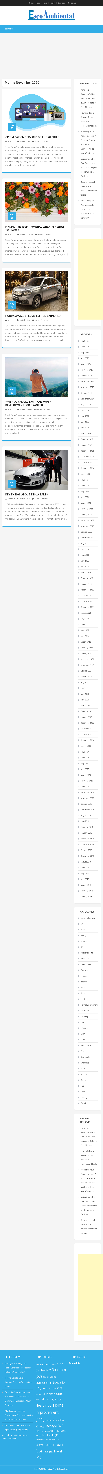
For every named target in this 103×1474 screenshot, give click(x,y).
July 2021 (85, 688)
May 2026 (85, 352)
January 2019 (86, 833)
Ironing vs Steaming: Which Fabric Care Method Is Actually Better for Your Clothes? (89, 98)
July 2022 (85, 619)
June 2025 (85, 416)
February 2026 (87, 370)
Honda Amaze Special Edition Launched (33, 316)
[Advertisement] (51, 56)
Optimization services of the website (32, 137)
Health (52, 3)
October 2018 (86, 850)
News (83, 1040)
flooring (84, 982)
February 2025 (87, 439)
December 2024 (87, 451)
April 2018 (85, 879)
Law (82, 1022)
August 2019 (86, 815)
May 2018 (85, 873)
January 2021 (86, 717)
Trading (84, 1097)
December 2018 (87, 839)
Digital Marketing (87, 953)
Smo (83, 1069)
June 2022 (85, 624)
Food (83, 987)
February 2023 (87, 578)
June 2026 (85, 347)
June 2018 (85, 868)
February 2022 (87, 648)
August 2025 (86, 405)
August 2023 (86, 543)
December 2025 (87, 381)
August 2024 (86, 474)
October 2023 (86, 532)
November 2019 (87, 798)
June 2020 (85, 758)
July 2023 (85, 549)
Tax (82, 1086)
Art (82, 924)
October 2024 (86, 462)
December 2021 (87, 659)
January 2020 (86, 787)
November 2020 (87, 729)
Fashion (84, 970)
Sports (83, 1080)
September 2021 (87, 677)
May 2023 (85, 561)
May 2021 (85, 694)
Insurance (85, 1011)
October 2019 (86, 804)
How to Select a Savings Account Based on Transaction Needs (89, 119)
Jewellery (84, 1016)
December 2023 (87, 520)
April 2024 (85, 497)
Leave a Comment (41, 141)
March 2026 (86, 364)
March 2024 (86, 503)
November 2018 (87, 844)
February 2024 (87, 509)
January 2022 (86, 653)
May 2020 (85, 763)
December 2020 (87, 723)
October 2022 (86, 601)
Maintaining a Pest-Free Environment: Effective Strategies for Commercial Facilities (89, 167)
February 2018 (87, 891)
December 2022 (87, 590)
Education (85, 959)
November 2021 (87, 665)
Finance (84, 976)
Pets (82, 1051)
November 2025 (87, 387)
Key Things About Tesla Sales (26, 494)
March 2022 (86, 642)
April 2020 (85, 769)
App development (88, 918)
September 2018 (87, 856)
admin (12, 141)
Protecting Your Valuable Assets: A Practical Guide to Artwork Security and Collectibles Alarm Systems (88, 142)
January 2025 (86, 445)
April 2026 (85, 358)
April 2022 (85, 636)
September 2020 (87, 740)
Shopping (85, 1063)
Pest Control (86, 1045)
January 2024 (86, 514)
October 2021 (86, 671)
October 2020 (86, 734)
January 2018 (86, 896)
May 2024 (85, 491)
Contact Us (72, 3)
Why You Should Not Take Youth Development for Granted (28, 403)
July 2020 (85, 752)
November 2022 (87, 596)
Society (84, 1074)
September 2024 (87, 468)
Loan (83, 1034)
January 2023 (86, 584)
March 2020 (86, 775)
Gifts (83, 993)
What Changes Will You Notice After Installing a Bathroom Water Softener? (88, 209)
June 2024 (85, 486)
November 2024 (87, 457)
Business (61, 3)
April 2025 (85, 428)
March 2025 (86, 433)
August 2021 (86, 682)
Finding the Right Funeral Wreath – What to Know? (34, 228)
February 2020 (87, 781)
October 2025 (86, 393)
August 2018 (86, 862)
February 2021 (87, 711)
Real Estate (85, 1057)
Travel (45, 3)
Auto (28, 320)
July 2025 (85, 410)
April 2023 (85, 567)
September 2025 (87, 399)
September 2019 (87, 810)
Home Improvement (89, 1005)
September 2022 (87, 607)
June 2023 (85, 555)
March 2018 (86, 885)
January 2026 (86, 376)
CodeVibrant (63, 1469)
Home (31, 3)
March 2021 (86, 705)
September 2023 (87, 538)
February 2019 (87, 827)
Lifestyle (30, 234)
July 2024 (85, 480)
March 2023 (86, 572)
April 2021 (85, 700)
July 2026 (85, 341)
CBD (82, 947)
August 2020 (86, 746)
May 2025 (85, 422)
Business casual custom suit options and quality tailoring (89, 188)
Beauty (83, 935)
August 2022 (86, 613)
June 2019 (85, 821)
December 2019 (87, 792)
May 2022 (85, 630)
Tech (38, 3)
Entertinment (86, 964)
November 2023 (87, 526)
